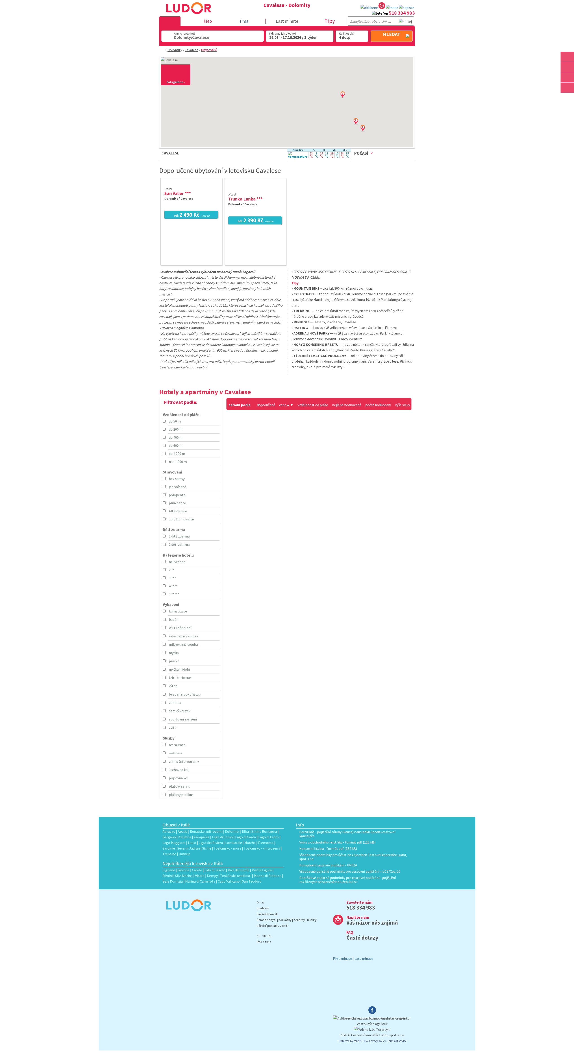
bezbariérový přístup (185, 694)
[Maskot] (567, 88)
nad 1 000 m (178, 461)
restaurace (177, 744)
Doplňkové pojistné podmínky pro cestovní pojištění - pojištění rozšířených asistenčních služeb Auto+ (347, 879)
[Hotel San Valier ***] (193, 183)
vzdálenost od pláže (313, 405)
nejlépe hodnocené (346, 405)
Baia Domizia (173, 881)
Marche (250, 842)
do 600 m (176, 445)
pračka (174, 661)
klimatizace (178, 611)
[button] (368, 133)
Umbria (184, 854)
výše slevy (402, 405)
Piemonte (266, 842)
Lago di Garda (245, 837)
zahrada (175, 702)
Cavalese (191, 50)
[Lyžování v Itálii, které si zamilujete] (567, 77)
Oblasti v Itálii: (176, 825)
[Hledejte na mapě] (567, 67)
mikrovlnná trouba (183, 644)
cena (284, 405)
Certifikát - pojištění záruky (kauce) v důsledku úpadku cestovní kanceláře (347, 834)
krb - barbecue (180, 677)
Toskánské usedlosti (235, 875)
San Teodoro (251, 881)
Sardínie (169, 848)
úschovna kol (179, 769)
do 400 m (176, 437)
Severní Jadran (188, 848)
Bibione (183, 870)
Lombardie (233, 842)
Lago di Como (222, 837)
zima (268, 942)
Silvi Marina (184, 875)
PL (269, 936)
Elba (245, 831)
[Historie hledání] (381, 6)
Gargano (169, 837)
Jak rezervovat (267, 914)
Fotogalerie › (176, 82)
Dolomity (174, 50)
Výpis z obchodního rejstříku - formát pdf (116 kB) (337, 842)
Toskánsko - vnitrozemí (262, 848)
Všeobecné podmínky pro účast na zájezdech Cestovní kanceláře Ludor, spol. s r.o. (353, 856)
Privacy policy (377, 1041)
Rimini (168, 875)
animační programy (184, 761)
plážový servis (179, 786)
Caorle (197, 870)
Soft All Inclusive (181, 519)
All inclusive (178, 511)
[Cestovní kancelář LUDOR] (187, 914)
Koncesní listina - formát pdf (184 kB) (328, 848)
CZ (258, 936)
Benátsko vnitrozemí (206, 831)
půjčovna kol (178, 778)
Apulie (182, 831)
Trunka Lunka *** (245, 199)
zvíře (172, 727)
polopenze (177, 495)
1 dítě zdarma (179, 536)
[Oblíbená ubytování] (369, 8)
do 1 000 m (177, 453)
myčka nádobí (179, 669)
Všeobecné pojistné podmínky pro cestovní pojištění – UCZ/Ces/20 (349, 871)
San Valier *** (177, 193)
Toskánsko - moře (227, 848)
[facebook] (372, 1012)
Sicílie (206, 848)
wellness (175, 753)
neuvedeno (177, 561)
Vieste (199, 875)
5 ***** (174, 594)
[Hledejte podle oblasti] (567, 57)
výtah (173, 686)
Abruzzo (169, 831)
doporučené (266, 405)
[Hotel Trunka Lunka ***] (255, 188)
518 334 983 (402, 13)
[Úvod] (163, 50)
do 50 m (175, 421)
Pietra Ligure (262, 870)
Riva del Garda (238, 870)
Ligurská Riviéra (211, 842)
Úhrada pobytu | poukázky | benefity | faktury (287, 920)
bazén (173, 619)
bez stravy (177, 478)
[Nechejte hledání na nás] (406, 8)
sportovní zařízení (183, 719)
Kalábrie (184, 837)
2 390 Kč (256, 221)
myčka (174, 652)
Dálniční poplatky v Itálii (272, 926)
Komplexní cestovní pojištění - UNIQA (328, 865)
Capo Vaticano (229, 881)
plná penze (177, 503)
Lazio (192, 842)
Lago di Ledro (268, 837)
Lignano (169, 870)
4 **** (173, 586)
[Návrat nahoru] (567, 98)
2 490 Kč (192, 215)
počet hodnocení (378, 405)
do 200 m (176, 429)
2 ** (171, 570)
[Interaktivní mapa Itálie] (392, 8)
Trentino (169, 854)
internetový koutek (183, 636)
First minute (342, 958)
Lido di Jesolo (214, 870)
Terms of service (397, 1041)
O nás (260, 902)
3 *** (172, 578)
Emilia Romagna (264, 831)
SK (264, 936)
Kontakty (263, 908)
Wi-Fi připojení (180, 628)
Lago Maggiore (174, 842)
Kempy (212, 875)
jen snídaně (177, 487)
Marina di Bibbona (267, 875)
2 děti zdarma (179, 544)
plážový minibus (181, 794)
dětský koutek (179, 711)
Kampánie (201, 837)
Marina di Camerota (200, 881)
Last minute (287, 21)
